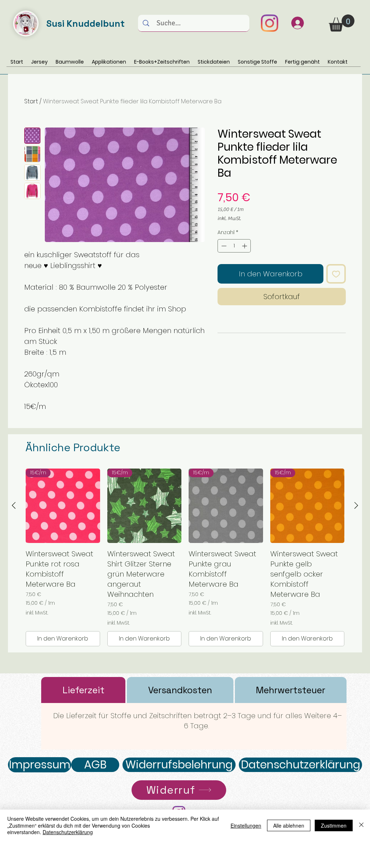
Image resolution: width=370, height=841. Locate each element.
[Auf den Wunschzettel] (336, 274)
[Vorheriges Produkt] (14, 505)
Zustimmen (334, 825)
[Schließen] (361, 825)
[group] (185, 557)
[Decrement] (223, 246)
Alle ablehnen (288, 825)
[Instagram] (269, 23)
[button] (341, 22)
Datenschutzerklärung (68, 832)
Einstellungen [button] (246, 825)
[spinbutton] (234, 246)
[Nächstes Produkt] (356, 505)
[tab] (83, 690)
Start (31, 101)
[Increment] (245, 246)
